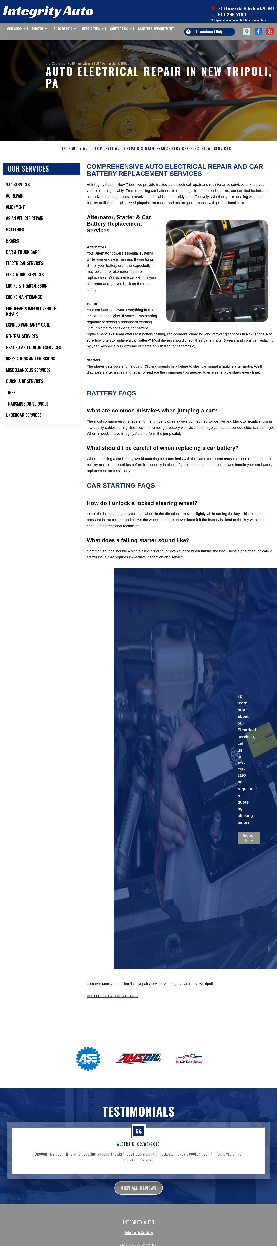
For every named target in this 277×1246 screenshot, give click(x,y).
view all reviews (138, 1187)
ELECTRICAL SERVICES (210, 148)
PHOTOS (38, 28)
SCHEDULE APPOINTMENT (156, 28)
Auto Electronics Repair (112, 996)
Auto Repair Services (138, 1232)
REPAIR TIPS (91, 28)
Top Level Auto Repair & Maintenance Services (142, 148)
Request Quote (248, 838)
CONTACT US (119, 28)
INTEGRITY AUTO (77, 148)
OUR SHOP (14, 28)
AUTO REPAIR (63, 28)
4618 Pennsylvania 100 (83, 63)
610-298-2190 (232, 14)
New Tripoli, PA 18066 (114, 63)
